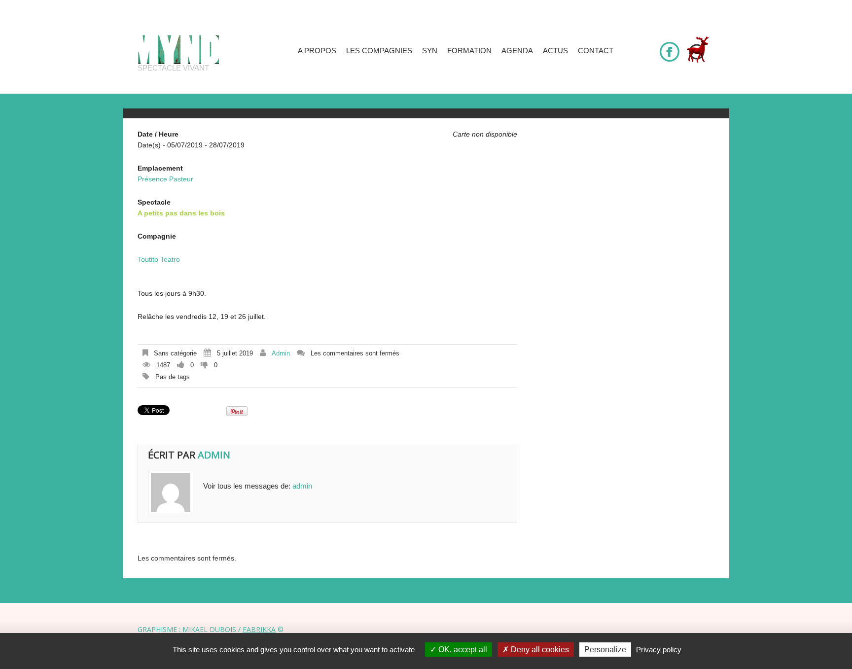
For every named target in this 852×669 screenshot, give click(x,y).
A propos (317, 50)
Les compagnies (379, 50)
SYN (429, 50)
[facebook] (669, 47)
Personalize (605, 649)
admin (281, 353)
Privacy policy (658, 649)
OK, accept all (461, 649)
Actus (555, 50)
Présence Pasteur (165, 179)
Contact (595, 50)
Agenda (517, 50)
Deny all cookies (539, 649)
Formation (469, 50)
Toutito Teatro (159, 259)
